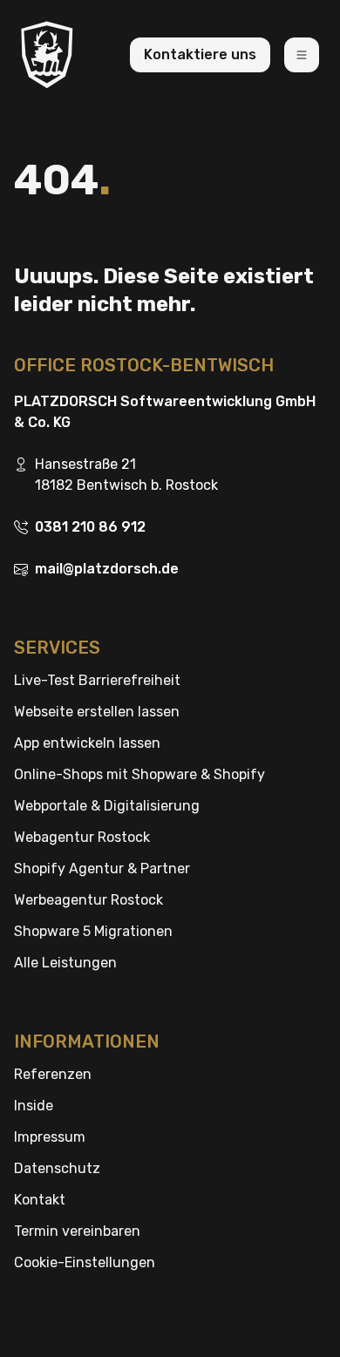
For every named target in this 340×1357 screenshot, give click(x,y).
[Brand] (47, 54)
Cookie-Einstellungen (84, 1262)
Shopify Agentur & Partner (102, 868)
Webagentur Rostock (82, 837)
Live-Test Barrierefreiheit (97, 680)
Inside (33, 1105)
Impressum (49, 1137)
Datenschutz (57, 1168)
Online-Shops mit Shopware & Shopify (139, 774)
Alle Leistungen (65, 962)
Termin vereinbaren (77, 1231)
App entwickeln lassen (87, 743)
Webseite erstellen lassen (97, 711)
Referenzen (53, 1074)
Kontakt (39, 1199)
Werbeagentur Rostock (88, 900)
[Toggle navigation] (301, 54)
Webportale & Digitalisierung (107, 805)
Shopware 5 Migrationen (93, 931)
